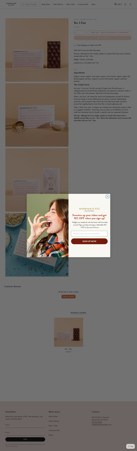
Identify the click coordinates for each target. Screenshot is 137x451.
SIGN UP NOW (89, 241)
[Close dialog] (107, 196)
